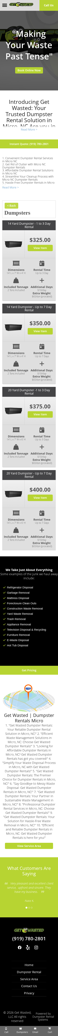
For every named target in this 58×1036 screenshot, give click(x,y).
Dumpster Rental (29, 972)
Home (29, 965)
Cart (49, 1032)
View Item (40, 248)
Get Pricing (29, 670)
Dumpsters (22, 1032)
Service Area (29, 979)
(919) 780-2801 (29, 938)
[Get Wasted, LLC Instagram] (36, 947)
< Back (11, 205)
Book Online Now (29, 70)
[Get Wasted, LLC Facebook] (19, 947)
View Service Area (29, 846)
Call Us (49, 5)
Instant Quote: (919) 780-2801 (29, 144)
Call (6, 1032)
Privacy (29, 993)
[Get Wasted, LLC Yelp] (28, 947)
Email (35, 1032)
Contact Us (29, 986)
